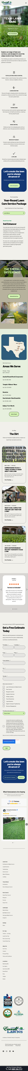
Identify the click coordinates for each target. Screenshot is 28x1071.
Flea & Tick (5, 902)
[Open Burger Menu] (26, 3)
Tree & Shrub (6, 881)
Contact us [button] (21, 777)
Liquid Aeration (6, 866)
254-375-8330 (8, 387)
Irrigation (5, 917)
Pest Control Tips (6, 938)
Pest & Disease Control (7, 886)
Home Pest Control (7, 895)
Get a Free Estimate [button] (13, 33)
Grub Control (5, 871)
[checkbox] (14, 696)
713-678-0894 (8, 395)
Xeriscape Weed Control (8, 915)
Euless (4, 978)
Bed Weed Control (6, 912)
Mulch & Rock (5, 910)
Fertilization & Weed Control (8, 864)
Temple (4, 976)
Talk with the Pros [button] (14, 296)
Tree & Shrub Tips (6, 941)
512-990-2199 (8, 379)
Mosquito (5, 897)
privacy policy (20, 735)
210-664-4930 (8, 401)
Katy (4, 973)
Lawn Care (5, 861)
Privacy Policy (5, 953)
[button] (1, 589)
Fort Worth (5, 966)
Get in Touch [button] (14, 414)
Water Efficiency (6, 874)
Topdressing (5, 869)
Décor (4, 925)
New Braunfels (5, 963)
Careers (4, 951)
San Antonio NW (6, 968)
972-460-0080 (8, 408)
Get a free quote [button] (14, 185)
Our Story (5, 948)
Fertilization (5, 884)
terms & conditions (10, 735)
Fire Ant (4, 900)
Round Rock (5, 971)
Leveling (4, 876)
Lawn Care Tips (6, 936)
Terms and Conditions (7, 956)
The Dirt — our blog (6, 933)
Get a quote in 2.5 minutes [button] (9, 777)
